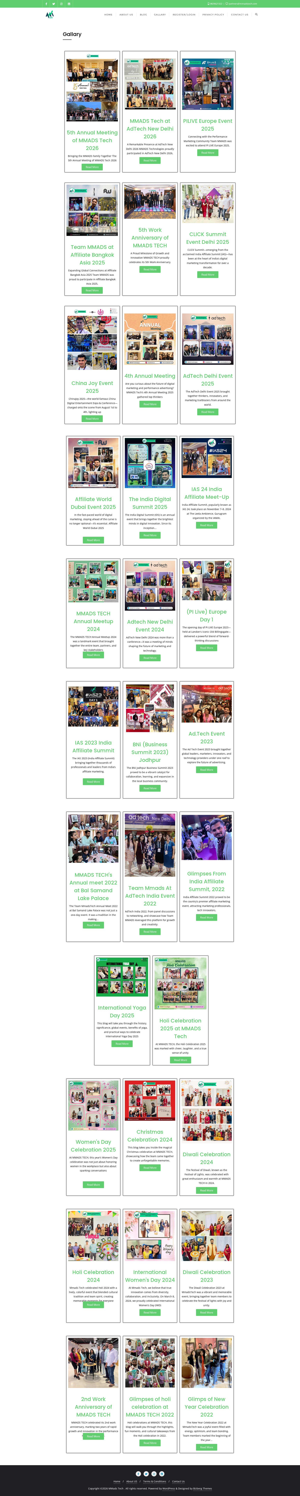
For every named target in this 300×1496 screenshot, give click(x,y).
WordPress (168, 1488)
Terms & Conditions (154, 1481)
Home (117, 1481)
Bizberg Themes (202, 1488)
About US (131, 1481)
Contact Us (178, 1481)
